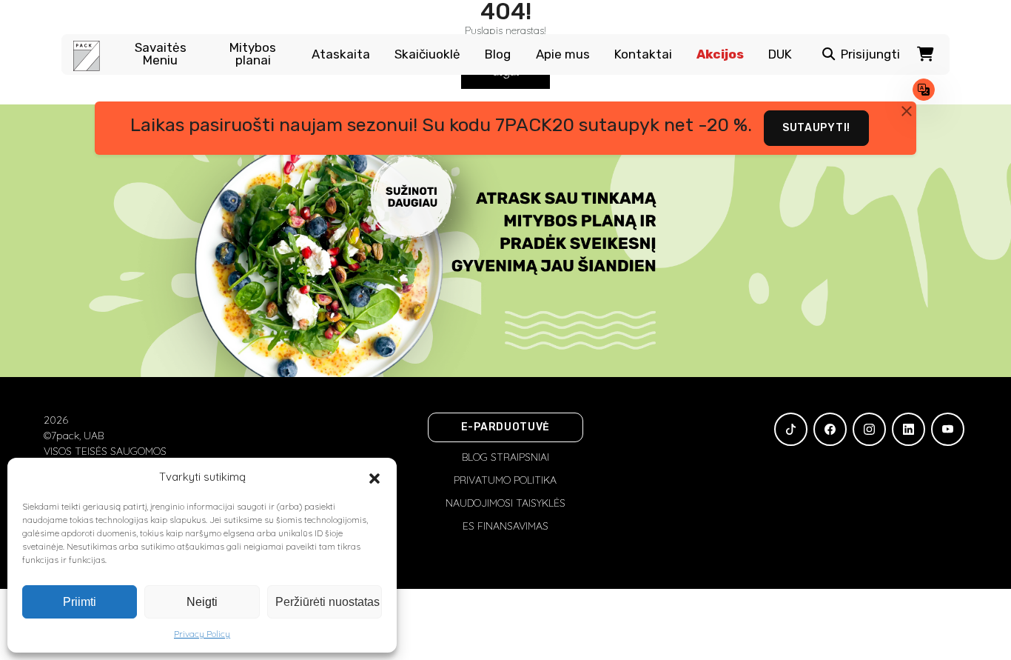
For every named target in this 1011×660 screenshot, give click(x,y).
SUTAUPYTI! (816, 127)
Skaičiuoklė (427, 54)
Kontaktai (643, 54)
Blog (498, 54)
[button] (374, 477)
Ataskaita (341, 54)
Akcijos (720, 54)
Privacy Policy (202, 633)
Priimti (79, 602)
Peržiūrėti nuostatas (327, 602)
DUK (780, 54)
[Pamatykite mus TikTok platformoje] (790, 429)
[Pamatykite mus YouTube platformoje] (947, 429)
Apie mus (563, 54)
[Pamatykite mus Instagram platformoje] (869, 429)
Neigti (202, 602)
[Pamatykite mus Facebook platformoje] (830, 429)
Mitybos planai (252, 54)
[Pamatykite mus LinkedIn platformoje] (908, 429)
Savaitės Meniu (161, 54)
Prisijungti (870, 54)
